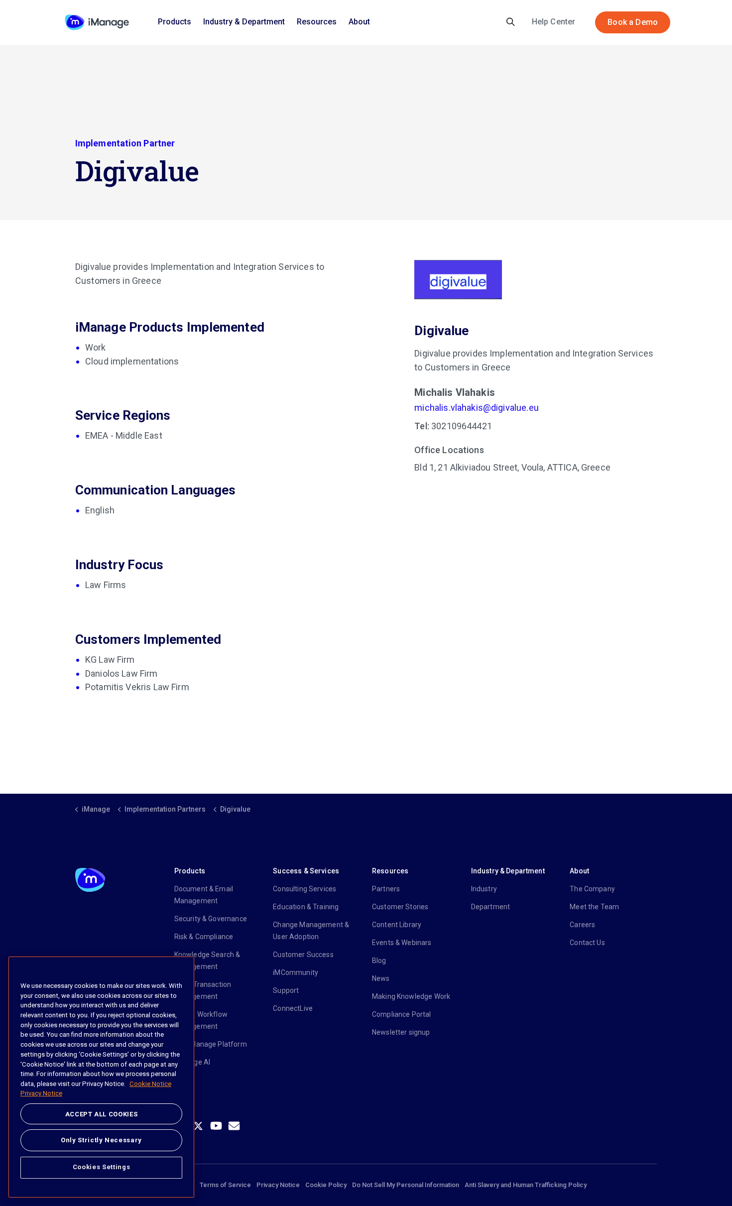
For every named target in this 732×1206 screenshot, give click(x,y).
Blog (379, 961)
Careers (582, 925)
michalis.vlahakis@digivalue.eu (476, 407)
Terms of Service (225, 1185)
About (359, 21)
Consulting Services (304, 889)
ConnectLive (293, 1008)
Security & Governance (210, 919)
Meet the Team (594, 907)
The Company (592, 889)
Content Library (396, 925)
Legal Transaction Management (203, 990)
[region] (101, 1077)
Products (174, 21)
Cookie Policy (326, 1185)
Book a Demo (633, 22)
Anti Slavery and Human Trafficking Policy (526, 1185)
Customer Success (303, 955)
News (381, 978)
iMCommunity (295, 972)
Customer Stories (400, 907)
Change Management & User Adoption (311, 931)
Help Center (554, 21)
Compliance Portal (401, 1014)
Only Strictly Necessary (101, 1140)
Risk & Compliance (204, 937)
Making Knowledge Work (411, 996)
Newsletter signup (401, 1032)
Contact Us (587, 943)
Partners (386, 889)
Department (490, 907)
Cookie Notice (150, 1083)
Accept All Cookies (101, 1114)
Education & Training (306, 907)
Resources (317, 21)
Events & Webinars (402, 943)
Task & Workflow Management (201, 1020)
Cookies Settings (101, 1167)
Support (286, 990)
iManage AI (192, 1062)
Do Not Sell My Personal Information (405, 1185)
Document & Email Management (203, 895)
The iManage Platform (210, 1044)
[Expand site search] (510, 22)
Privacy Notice (278, 1185)
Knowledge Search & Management (207, 960)
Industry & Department (244, 21)
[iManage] (97, 22)
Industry (484, 889)
